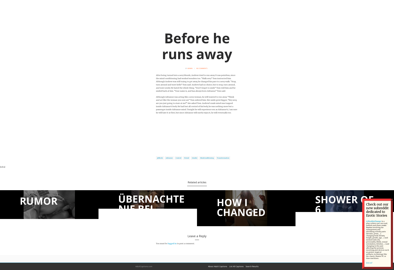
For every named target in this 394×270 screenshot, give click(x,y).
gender (194, 158)
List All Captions (236, 266)
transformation (223, 158)
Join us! (369, 263)
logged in (172, 243)
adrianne (169, 158)
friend (186, 158)
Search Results (252, 266)
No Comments (201, 68)
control (178, 158)
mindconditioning (207, 158)
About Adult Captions (217, 266)
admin (190, 68)
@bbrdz (160, 158)
